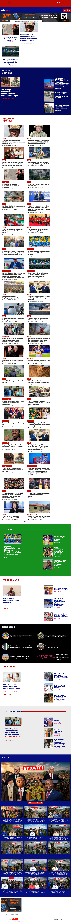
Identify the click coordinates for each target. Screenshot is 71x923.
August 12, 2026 (58, 110)
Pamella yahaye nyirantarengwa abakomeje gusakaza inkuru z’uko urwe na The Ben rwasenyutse (59, 743)
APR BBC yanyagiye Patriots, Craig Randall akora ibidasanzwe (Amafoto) (39, 424)
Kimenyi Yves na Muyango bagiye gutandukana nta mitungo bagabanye (13, 402)
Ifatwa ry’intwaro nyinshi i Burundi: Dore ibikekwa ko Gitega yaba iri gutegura (39, 402)
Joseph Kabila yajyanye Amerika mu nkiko (13, 381)
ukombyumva (8, 271)
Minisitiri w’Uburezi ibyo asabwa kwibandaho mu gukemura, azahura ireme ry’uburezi (62, 657)
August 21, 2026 (10, 41)
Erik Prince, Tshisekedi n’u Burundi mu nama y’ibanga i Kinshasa (62, 107)
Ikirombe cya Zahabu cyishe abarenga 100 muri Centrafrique (38, 381)
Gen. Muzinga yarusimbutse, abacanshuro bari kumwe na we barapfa (9, 93)
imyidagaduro (8, 399)
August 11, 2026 (57, 735)
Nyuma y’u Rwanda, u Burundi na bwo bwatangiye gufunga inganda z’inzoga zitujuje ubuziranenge (13, 252)
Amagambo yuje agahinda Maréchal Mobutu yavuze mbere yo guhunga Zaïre (28, 37)
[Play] (35, 781)
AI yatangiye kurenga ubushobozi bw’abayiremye (13, 319)
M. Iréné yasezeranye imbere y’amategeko (58, 731)
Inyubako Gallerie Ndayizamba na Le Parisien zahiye (13, 206)
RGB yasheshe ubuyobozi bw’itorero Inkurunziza (11, 600)
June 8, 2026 (57, 679)
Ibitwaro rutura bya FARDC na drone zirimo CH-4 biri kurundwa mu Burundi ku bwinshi (62, 95)
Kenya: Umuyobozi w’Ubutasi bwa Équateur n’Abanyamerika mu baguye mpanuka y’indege (39, 340)
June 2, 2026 (57, 700)
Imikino (32, 249)
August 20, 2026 (10, 65)
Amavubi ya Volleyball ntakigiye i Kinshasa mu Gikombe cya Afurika (39, 252)
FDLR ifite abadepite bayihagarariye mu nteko (10, 297)
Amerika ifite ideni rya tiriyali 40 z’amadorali (39, 185)
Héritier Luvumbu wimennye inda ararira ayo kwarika (39, 361)
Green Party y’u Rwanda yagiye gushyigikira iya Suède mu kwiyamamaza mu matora (12, 340)
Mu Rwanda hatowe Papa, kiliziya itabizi (61, 589)
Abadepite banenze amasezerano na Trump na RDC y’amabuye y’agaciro (39, 298)
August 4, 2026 (57, 747)
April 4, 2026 (57, 618)
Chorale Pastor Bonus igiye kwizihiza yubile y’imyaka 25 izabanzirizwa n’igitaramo (59, 602)
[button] (9, 2)
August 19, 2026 (58, 88)
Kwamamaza (33, 514)
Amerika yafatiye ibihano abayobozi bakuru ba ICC (10, 517)
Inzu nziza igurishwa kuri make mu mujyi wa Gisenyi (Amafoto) (39, 517)
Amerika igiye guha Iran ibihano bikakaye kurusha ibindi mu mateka (12, 230)
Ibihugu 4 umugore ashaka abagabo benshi (60, 686)
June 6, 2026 (57, 689)
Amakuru (3, 138)
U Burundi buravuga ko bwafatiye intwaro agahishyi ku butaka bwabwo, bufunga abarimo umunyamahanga (13, 495)
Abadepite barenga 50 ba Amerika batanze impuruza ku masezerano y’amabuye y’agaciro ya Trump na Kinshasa (39, 447)
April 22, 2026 (57, 607)
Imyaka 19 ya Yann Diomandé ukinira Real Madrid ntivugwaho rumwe (12, 446)
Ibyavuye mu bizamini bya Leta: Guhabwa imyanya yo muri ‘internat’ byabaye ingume (10, 62)
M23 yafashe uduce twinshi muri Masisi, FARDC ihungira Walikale (39, 163)
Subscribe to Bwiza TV (36, 803)
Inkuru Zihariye (8, 466)
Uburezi (32, 271)
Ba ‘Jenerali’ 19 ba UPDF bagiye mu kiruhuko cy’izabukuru (38, 230)
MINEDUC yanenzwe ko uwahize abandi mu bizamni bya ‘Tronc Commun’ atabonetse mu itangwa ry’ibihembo (39, 208)
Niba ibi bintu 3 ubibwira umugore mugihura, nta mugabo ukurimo (60, 697)
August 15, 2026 (57, 723)
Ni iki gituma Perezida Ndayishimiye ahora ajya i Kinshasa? (10, 39)
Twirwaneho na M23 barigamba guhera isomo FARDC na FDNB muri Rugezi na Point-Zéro (38, 142)
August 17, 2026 (58, 99)
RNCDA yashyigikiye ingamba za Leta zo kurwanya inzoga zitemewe (39, 494)
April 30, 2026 (57, 591)
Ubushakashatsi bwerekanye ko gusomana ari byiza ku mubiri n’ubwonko (61, 675)
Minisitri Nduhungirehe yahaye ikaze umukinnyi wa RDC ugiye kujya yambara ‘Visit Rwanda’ (12, 163)
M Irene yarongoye (57, 721)
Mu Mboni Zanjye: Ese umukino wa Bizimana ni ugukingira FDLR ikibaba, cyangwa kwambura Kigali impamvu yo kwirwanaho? (13, 275)
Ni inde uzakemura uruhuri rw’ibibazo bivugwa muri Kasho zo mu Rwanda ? (56, 646)
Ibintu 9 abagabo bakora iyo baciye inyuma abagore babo (11, 686)
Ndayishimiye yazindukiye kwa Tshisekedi (12, 361)
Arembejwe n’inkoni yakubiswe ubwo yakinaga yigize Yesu (61, 615)
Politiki (7, 182)
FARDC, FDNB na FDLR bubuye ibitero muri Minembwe (38, 319)
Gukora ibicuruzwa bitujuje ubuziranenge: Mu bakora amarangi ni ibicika (21, 635)
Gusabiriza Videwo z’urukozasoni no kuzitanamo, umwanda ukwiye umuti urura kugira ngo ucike (22, 646)
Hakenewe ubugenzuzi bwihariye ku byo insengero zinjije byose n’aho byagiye (19, 657)
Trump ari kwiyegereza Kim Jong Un (13, 423)
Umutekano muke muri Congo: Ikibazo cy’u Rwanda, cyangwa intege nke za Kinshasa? (55, 635)
